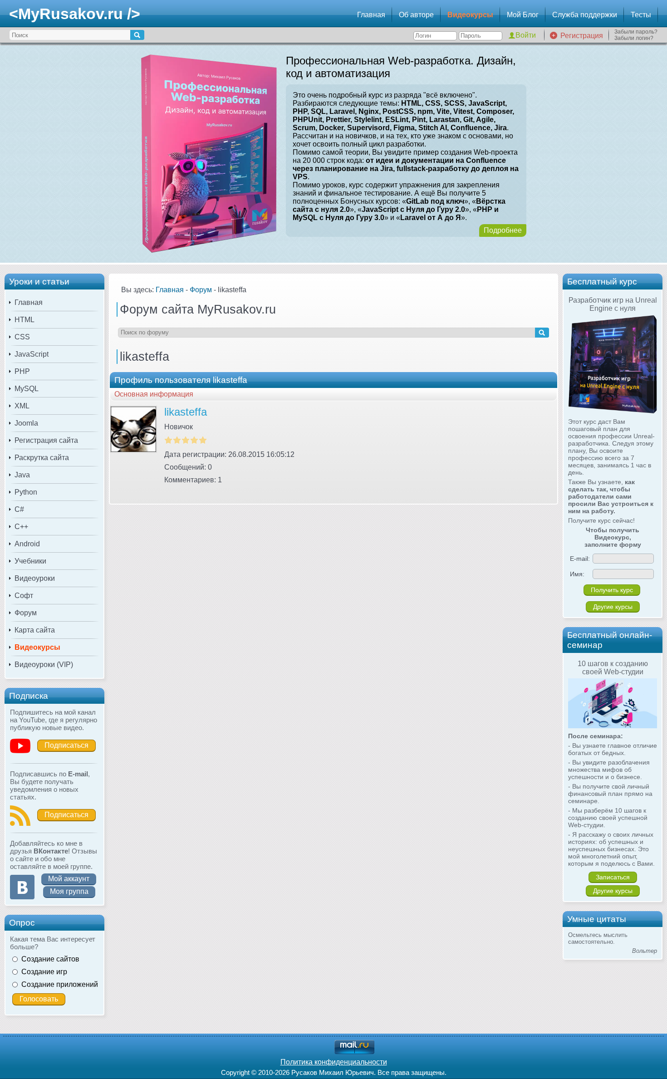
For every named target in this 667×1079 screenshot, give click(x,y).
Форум (26, 613)
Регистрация (581, 35)
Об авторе (416, 15)
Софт (24, 595)
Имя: (577, 574)
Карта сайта (35, 630)
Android (27, 544)
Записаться (613, 877)
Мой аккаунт (68, 879)
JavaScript (32, 354)
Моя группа (69, 891)
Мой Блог (523, 15)
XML (22, 406)
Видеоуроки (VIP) (44, 664)
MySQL (27, 388)
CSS (22, 337)
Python (26, 492)
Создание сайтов (50, 959)
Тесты (641, 15)
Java (22, 475)
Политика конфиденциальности (333, 1062)
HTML (24, 320)
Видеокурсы (470, 15)
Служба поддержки (584, 15)
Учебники (30, 561)
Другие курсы (613, 606)
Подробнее (503, 230)
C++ (21, 526)
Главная (371, 15)
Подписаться (66, 745)
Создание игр (44, 972)
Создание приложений (59, 984)
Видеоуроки (35, 578)
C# (19, 509)
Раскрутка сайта (42, 457)
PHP (22, 371)
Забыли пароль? (635, 32)
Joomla (26, 423)
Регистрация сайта (46, 440)
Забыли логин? (633, 38)
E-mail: (580, 558)
